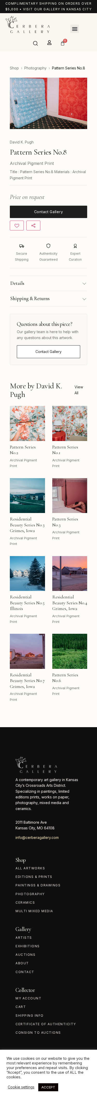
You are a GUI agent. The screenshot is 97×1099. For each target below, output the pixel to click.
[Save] (17, 225)
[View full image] (48, 103)
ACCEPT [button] (48, 1087)
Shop (14, 68)
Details (17, 283)
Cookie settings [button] (21, 1087)
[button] (74, 29)
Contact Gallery (48, 351)
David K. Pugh (22, 142)
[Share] (33, 225)
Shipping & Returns (30, 298)
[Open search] (35, 43)
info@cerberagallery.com (37, 837)
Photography (35, 68)
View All (78, 390)
